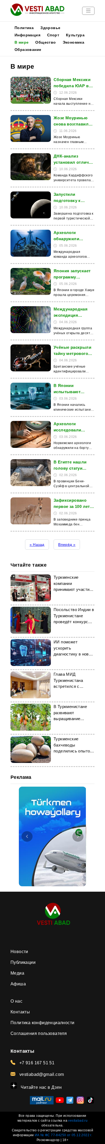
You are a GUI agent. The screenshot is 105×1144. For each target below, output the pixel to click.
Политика (24, 28)
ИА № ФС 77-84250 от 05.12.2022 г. (63, 1135)
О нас (16, 1001)
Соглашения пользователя (38, 1033)
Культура (75, 35)
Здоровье (50, 28)
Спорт (53, 35)
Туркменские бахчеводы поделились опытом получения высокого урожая (73, 751)
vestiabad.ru (78, 1120)
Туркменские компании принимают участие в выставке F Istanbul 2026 (73, 589)
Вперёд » (66, 544)
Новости (19, 951)
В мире (22, 42)
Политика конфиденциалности (42, 1022)
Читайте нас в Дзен (41, 1087)
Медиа (17, 973)
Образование (28, 49)
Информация (27, 35)
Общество (45, 42)
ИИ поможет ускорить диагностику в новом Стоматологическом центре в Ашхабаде (74, 654)
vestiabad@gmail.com (41, 1074)
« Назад (37, 544)
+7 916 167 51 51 (36, 1063)
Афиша (18, 984)
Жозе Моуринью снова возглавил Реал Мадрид (71, 124)
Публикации (23, 962)
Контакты (20, 1012)
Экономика (74, 42)
